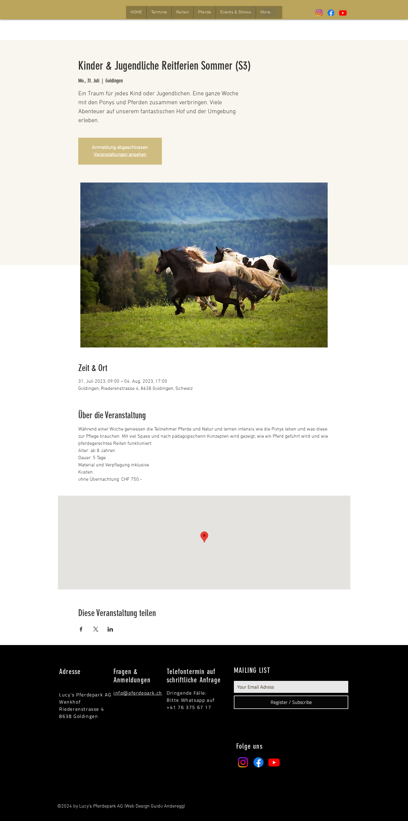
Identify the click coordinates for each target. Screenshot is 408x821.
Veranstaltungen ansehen (120, 155)
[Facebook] (330, 12)
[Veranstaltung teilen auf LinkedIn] (110, 629)
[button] (158, 12)
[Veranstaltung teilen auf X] (96, 629)
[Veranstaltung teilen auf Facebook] (81, 629)
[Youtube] (342, 12)
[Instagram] (319, 12)
